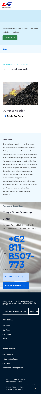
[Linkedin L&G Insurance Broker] (27, 385)
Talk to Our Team (15, 116)
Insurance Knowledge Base (13, 367)
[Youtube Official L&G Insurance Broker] (34, 385)
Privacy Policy (16, 387)
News (5, 338)
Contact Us (9, 38)
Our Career (7, 334)
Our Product (7, 363)
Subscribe (34, 311)
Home (5, 49)
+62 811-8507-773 (21, 251)
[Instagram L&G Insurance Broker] (30, 385)
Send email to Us (12, 277)
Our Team (6, 330)
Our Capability (8, 354)
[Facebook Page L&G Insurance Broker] (32, 385)
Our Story (6, 325)
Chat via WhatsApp (13, 285)
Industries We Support (11, 359)
